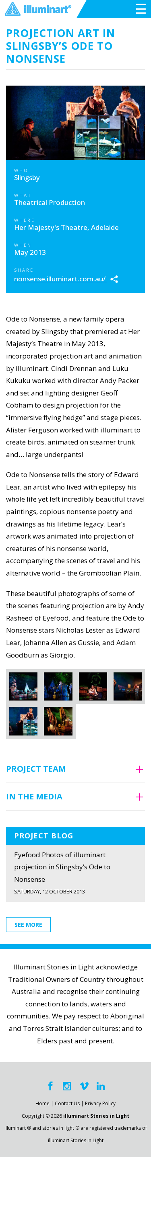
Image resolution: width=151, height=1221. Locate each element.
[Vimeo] (84, 1086)
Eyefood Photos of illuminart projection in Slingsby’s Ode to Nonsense (62, 872)
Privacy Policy (100, 1103)
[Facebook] (50, 1086)
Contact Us (67, 1103)
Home (42, 1103)
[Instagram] (67, 1086)
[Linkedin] (101, 1086)
